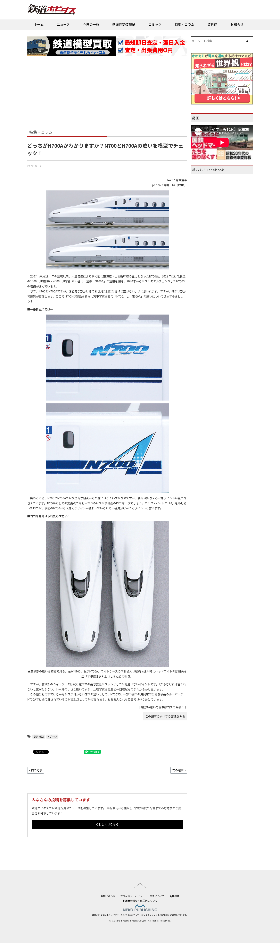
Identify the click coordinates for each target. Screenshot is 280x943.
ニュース (63, 24)
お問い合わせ (108, 896)
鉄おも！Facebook (208, 169)
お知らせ (237, 24)
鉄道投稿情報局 (123, 24)
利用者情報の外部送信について (140, 900)
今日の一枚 (91, 24)
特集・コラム (184, 24)
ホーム (39, 24)
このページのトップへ (140, 884)
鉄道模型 (39, 736)
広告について (157, 896)
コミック (155, 24)
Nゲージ (52, 736)
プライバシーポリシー (132, 896)
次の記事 (178, 770)
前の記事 (36, 770)
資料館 (212, 24)
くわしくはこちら (107, 824)
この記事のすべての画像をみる (165, 716)
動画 (195, 117)
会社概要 (174, 896)
